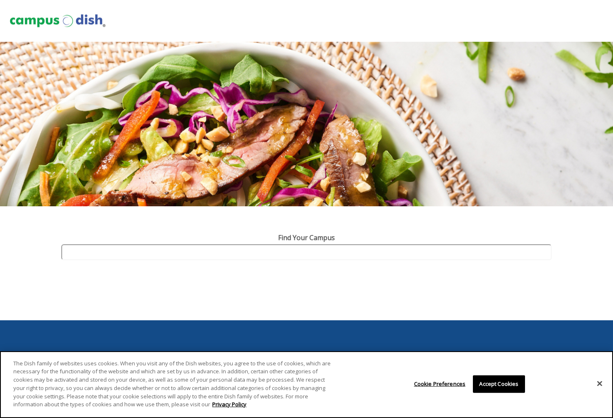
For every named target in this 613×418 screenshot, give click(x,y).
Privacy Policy (229, 404)
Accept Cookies (498, 384)
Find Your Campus (306, 237)
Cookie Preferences (439, 384)
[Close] (599, 383)
